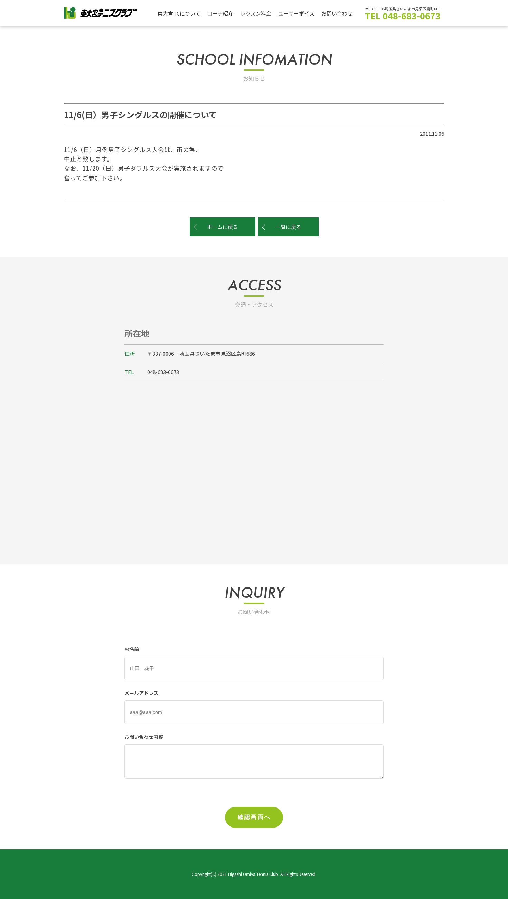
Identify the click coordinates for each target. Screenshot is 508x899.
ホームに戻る (222, 226)
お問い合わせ (336, 13)
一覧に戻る (288, 226)
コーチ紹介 (220, 13)
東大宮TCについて (179, 13)
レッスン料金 (255, 13)
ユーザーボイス (296, 13)
